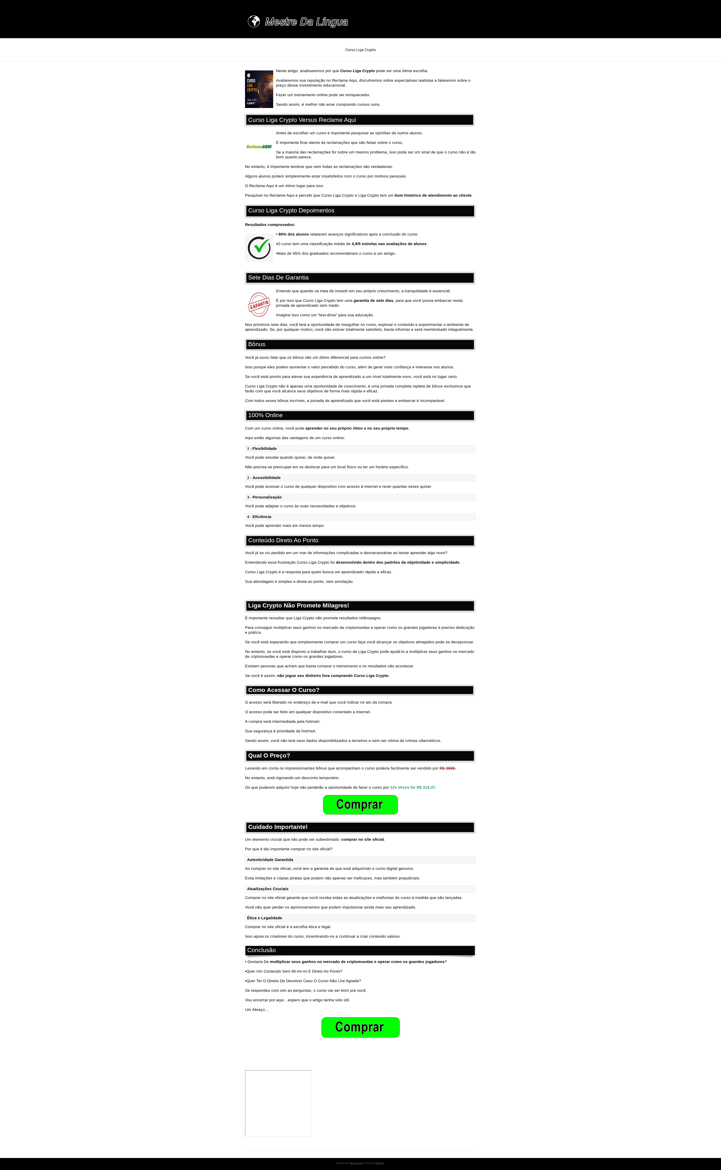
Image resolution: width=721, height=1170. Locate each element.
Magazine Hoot (357, 1163)
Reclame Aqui (281, 195)
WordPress (379, 1163)
